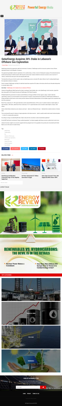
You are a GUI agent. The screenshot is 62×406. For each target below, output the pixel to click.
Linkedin (33, 148)
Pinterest (42, 148)
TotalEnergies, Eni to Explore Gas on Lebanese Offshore (19, 87)
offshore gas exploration (10, 137)
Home (24, 393)
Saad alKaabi (7, 145)
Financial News (5, 65)
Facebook (6, 148)
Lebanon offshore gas (9, 136)
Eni (5, 134)
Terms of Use (36, 393)
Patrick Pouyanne (8, 143)
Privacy (29, 393)
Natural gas (7, 139)
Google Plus (16, 148)
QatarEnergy (7, 130)
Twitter (25, 148)
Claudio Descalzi (8, 141)
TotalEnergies (7, 132)
